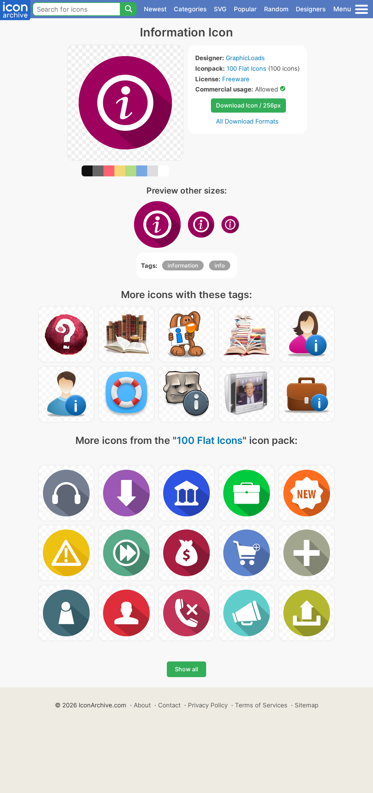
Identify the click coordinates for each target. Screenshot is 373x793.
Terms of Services (261, 705)
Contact (169, 705)
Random (276, 9)
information (183, 265)
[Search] (128, 9)
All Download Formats (247, 121)
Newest (155, 9)
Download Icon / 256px (248, 105)
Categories (190, 9)
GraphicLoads (245, 58)
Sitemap (306, 705)
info (220, 265)
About (142, 705)
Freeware (236, 79)
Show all (186, 669)
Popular (245, 9)
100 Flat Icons (246, 68)
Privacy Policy (208, 705)
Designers (311, 9)
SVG (220, 9)
